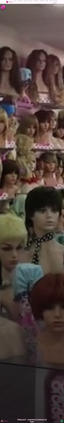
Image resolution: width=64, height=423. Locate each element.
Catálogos (46, 0)
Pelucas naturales (20, 0)
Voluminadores (30, 0)
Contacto (50, 0)
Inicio (15, 0)
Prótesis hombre (36, 0)
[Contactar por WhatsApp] (62, 421)
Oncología (25, 0)
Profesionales (42, 0)
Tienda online (55, 0)
